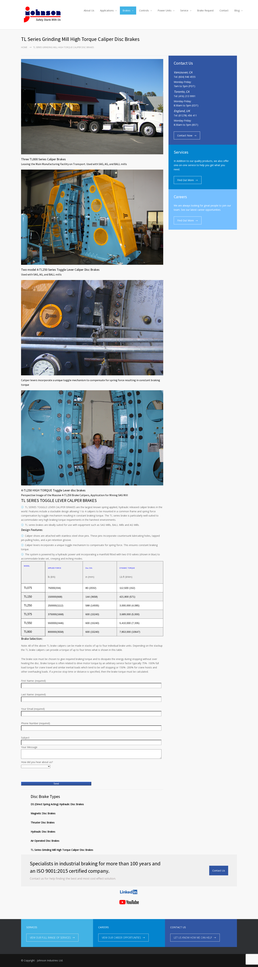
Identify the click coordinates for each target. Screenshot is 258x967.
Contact (224, 10)
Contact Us (218, 870)
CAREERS (103, 927)
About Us (89, 10)
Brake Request (205, 10)
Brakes (126, 10)
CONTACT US (178, 927)
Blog (237, 10)
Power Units (164, 10)
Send (56, 783)
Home (24, 47)
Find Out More (185, 180)
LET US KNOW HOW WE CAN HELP (193, 937)
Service (184, 10)
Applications (107, 10)
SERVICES (31, 927)
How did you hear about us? (37, 762)
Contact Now (184, 135)
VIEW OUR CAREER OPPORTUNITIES (121, 937)
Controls (144, 10)
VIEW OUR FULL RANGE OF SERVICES (50, 937)
